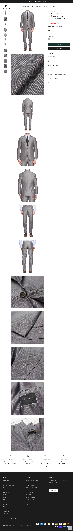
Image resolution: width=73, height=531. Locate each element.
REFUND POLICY (30, 485)
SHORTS (5, 506)
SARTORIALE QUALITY (31, 492)
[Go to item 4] (5, 30)
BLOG (27, 504)
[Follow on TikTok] (15, 518)
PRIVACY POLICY (30, 490)
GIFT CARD (5, 513)
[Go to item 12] (5, 71)
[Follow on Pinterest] (11, 518)
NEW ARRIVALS (34, 6)
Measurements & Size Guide (54, 53)
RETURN (48, 6)
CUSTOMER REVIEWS (31, 497)
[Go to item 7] (5, 45)
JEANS (4, 497)
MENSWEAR (6, 480)
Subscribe (53, 490)
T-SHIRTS (5, 509)
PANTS (5, 494)
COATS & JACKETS (7, 487)
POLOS (5, 504)
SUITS (4, 483)
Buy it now (59, 48)
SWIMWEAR (6, 511)
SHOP (24, 6)
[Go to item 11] (5, 66)
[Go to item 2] (5, 18)
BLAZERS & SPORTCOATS (9, 485)
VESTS (4, 502)
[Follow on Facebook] (4, 518)
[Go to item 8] (5, 50)
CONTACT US (29, 502)
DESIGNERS (42, 6)
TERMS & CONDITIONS (31, 487)
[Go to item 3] (5, 25)
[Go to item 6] (5, 40)
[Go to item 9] (5, 56)
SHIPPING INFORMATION (32, 480)
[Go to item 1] (5, 12)
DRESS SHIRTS (6, 490)
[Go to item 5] (5, 35)
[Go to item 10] (5, 61)
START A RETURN (30, 499)
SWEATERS (5, 499)
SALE (28, 6)
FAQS (27, 483)
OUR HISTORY (29, 494)
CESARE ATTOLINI (52, 11)
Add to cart (59, 44)
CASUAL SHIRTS (7, 492)
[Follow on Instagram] (8, 518)
